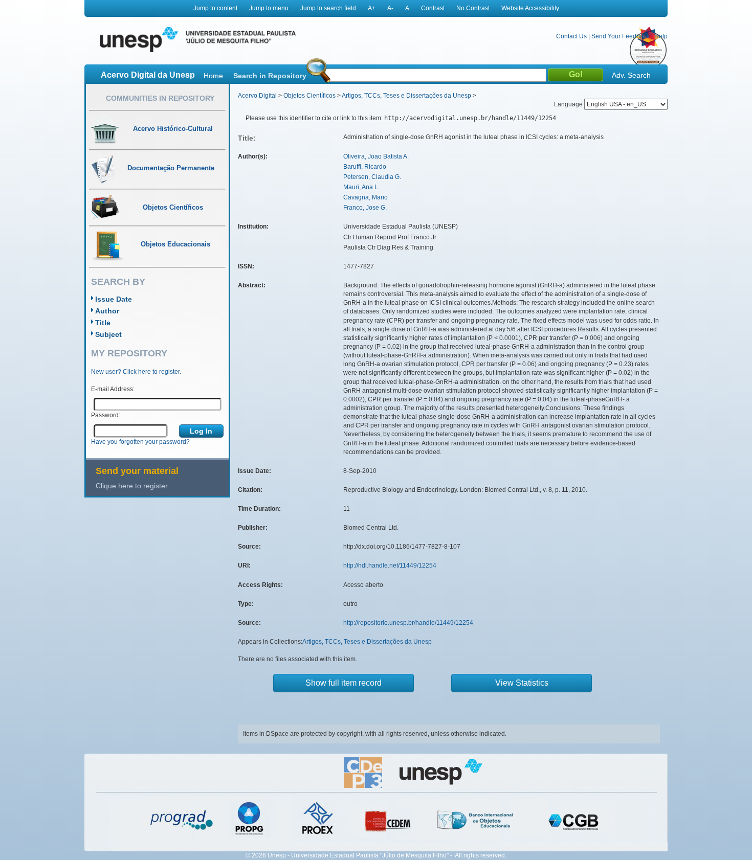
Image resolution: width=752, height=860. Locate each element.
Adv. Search (631, 75)
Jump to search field (328, 8)
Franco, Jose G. (365, 207)
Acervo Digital (257, 95)
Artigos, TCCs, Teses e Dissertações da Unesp (406, 95)
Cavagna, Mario (365, 197)
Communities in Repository (160, 98)
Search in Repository (269, 76)
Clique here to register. (132, 486)
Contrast (433, 8)
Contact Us (571, 36)
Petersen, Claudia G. (372, 176)
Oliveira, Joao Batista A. (376, 156)
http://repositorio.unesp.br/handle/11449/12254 (408, 622)
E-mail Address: (113, 389)
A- (390, 8)
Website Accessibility (530, 8)
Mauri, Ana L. (361, 187)
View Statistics (521, 682)
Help (661, 36)
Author (107, 311)
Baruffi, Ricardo (364, 166)
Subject (108, 334)
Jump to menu (269, 8)
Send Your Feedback (620, 36)
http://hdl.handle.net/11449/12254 (389, 565)
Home (213, 76)
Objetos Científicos (309, 95)
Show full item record (343, 682)
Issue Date (113, 299)
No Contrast (473, 8)
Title (102, 323)
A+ (371, 8)
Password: (105, 415)
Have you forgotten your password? (140, 441)
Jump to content (215, 8)
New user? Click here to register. (136, 371)
